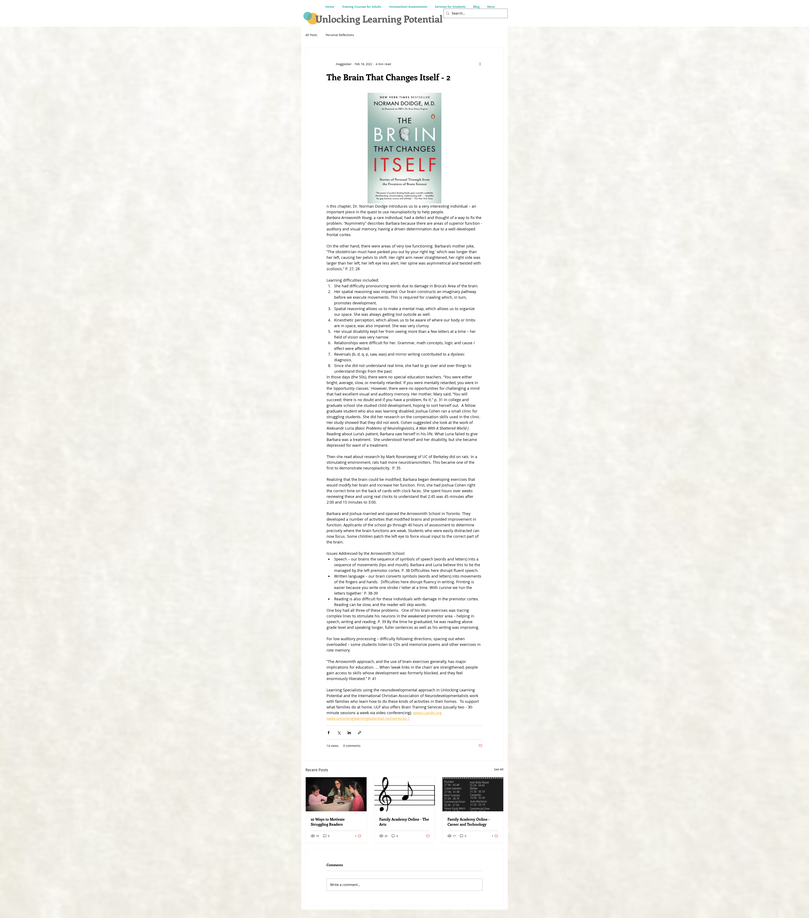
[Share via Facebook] (329, 733)
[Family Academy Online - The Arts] (404, 794)
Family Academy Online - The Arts (404, 822)
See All (499, 769)
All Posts (311, 35)
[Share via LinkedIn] (349, 733)
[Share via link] (360, 733)
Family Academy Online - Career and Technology (468, 822)
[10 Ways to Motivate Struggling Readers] (336, 794)
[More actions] (479, 63)
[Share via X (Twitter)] (339, 733)
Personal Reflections (340, 35)
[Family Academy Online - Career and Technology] (472, 794)
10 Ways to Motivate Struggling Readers (328, 822)
